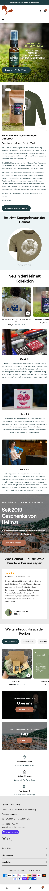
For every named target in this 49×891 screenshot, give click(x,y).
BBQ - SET (16, 681)
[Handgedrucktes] (24, 245)
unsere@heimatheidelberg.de (13, 827)
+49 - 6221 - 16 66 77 (10, 824)
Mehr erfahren (24, 709)
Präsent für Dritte (21, 611)
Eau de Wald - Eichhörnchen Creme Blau (16, 320)
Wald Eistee (9, 71)
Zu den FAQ (24, 740)
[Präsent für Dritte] (8, 612)
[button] (6, 2)
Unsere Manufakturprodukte (16, 208)
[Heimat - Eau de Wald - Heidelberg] (7, 10)
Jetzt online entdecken (14, 543)
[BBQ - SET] (17, 664)
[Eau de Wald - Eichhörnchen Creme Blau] (16, 302)
